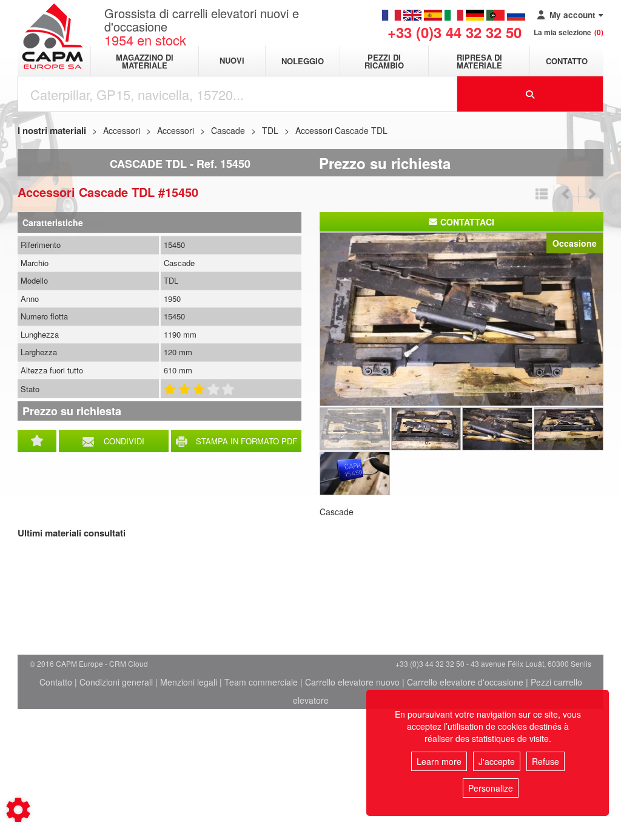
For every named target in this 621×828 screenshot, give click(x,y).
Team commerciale (261, 682)
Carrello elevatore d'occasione (465, 682)
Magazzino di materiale (144, 61)
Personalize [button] (490, 788)
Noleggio (302, 61)
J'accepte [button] (496, 761)
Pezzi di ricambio (384, 61)
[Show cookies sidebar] (18, 810)
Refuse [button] (545, 761)
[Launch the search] (530, 94)
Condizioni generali (116, 682)
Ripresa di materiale (479, 61)
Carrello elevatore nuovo (352, 682)
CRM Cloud (128, 663)
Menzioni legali (188, 682)
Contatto (567, 61)
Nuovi (232, 61)
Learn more (439, 761)
